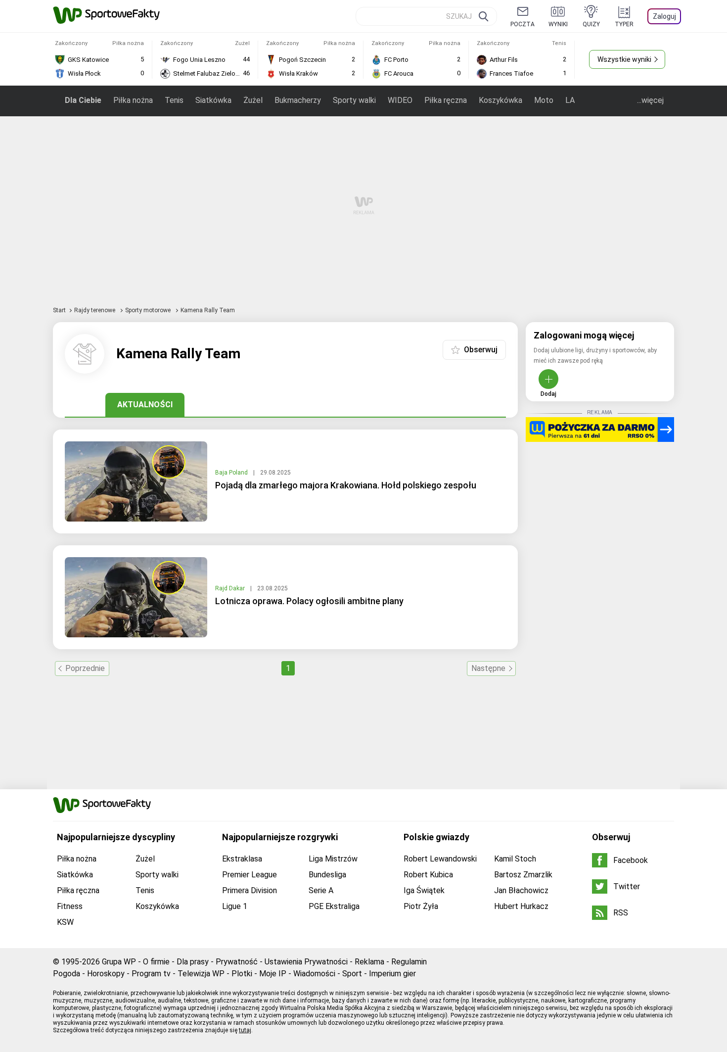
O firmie (156, 961)
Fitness (70, 906)
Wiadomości (314, 973)
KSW (65, 922)
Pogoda (66, 973)
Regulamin (409, 961)
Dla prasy (193, 961)
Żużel (253, 100)
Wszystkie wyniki (624, 59)
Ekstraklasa (242, 858)
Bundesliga (327, 874)
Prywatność (237, 961)
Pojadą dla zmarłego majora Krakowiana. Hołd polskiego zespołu (345, 485)
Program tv (151, 973)
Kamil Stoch (515, 858)
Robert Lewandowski (440, 858)
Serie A (321, 890)
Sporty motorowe (148, 310)
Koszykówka (500, 100)
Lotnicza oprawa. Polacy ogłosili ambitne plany (309, 601)
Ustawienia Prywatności (306, 961)
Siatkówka (213, 100)
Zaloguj (664, 16)
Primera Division (249, 890)
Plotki (241, 973)
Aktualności (145, 404)
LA (570, 100)
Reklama (369, 961)
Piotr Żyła (421, 906)
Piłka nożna (133, 100)
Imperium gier (392, 973)
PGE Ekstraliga (334, 906)
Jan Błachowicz (521, 890)
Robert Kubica (428, 874)
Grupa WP (119, 961)
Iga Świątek (424, 890)
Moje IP (272, 973)
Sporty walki (354, 100)
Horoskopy (106, 973)
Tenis (174, 100)
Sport (352, 973)
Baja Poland (232, 472)
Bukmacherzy (297, 100)
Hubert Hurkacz (521, 906)
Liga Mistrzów (333, 858)
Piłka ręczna (445, 100)
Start (59, 310)
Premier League (249, 874)
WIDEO (400, 100)
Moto (543, 100)
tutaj (245, 1030)
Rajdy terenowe (95, 310)
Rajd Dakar (230, 588)
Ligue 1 (234, 906)
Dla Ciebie (83, 100)
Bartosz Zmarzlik (523, 874)
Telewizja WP (201, 973)
